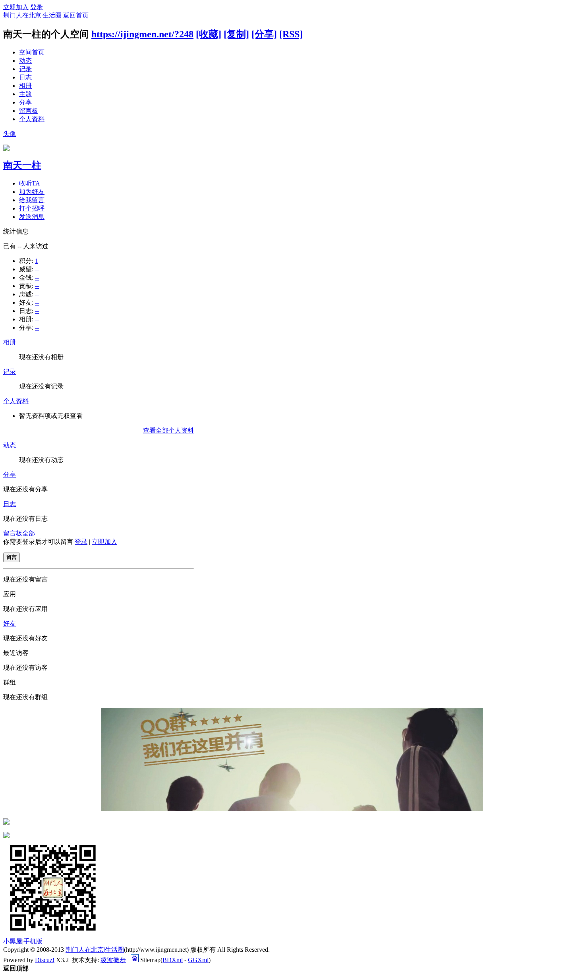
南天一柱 (22, 165)
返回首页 (76, 15)
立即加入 (16, 7)
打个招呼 (31, 208)
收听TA (29, 183)
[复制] (236, 34)
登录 (36, 7)
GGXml (198, 960)
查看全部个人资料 (168, 430)
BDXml (172, 960)
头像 (9, 133)
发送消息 (31, 216)
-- (37, 269)
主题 (25, 94)
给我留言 (31, 200)
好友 (9, 623)
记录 (25, 69)
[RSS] (291, 34)
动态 (25, 60)
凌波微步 (113, 960)
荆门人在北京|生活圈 (32, 15)
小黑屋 (12, 941)
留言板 (28, 110)
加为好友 (31, 191)
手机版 (33, 941)
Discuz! (44, 960)
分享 (25, 102)
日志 (25, 77)
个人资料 (31, 119)
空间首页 (31, 52)
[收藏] (208, 34)
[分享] (264, 34)
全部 (28, 533)
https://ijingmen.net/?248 (142, 34)
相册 (25, 85)
